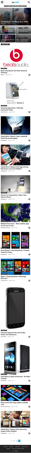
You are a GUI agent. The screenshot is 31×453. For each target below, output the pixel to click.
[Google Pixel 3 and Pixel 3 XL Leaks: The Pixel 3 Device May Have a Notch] (23, 32)
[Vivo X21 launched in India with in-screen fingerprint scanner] (7, 30)
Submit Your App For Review (18, 448)
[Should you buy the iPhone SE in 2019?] (15, 16)
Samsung (24, 6)
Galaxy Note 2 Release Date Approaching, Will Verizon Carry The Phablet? (14, 168)
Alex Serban (3, 336)
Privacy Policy (24, 446)
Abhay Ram (3, 23)
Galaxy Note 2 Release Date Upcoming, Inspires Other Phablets (14, 430)
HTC (14, 6)
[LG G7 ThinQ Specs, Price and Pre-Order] (7, 38)
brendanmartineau (5, 227)
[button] (28, 2)
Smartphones (4, 68)
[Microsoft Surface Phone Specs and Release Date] (23, 39)
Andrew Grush (4, 112)
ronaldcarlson (4, 280)
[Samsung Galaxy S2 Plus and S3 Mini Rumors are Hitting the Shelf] (15, 308)
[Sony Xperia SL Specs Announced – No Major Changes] (15, 358)
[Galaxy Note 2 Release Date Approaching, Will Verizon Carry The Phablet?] (15, 155)
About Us (5, 446)
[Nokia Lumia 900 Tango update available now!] (15, 393)
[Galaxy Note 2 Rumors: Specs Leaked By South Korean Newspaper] (15, 125)
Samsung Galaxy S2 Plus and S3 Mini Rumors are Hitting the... (13, 334)
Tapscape (16, 451)
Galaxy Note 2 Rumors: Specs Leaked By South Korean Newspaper (14, 137)
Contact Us (17, 446)
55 (14, 440)
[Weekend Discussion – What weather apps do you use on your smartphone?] (15, 212)
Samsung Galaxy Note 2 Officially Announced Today (12, 109)
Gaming (11, 6)
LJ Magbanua (4, 140)
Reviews (19, 6)
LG (16, 6)
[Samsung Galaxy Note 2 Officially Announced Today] (15, 92)
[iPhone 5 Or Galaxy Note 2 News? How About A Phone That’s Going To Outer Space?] (15, 184)
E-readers (6, 6)
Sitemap (8, 448)
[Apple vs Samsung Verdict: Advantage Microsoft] (15, 267)
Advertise (11, 446)
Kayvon (2, 74)
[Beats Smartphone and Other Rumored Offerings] (15, 57)
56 (16, 440)
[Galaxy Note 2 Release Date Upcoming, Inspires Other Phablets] (15, 419)
